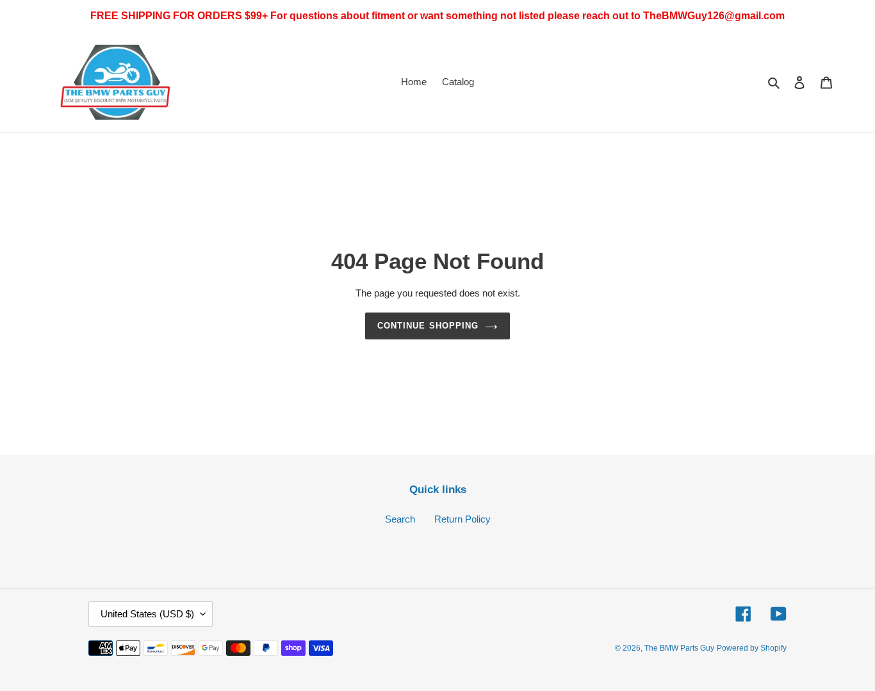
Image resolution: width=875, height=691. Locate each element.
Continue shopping (427, 325)
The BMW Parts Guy (679, 648)
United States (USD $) (147, 613)
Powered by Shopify (752, 648)
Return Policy (462, 519)
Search (400, 519)
